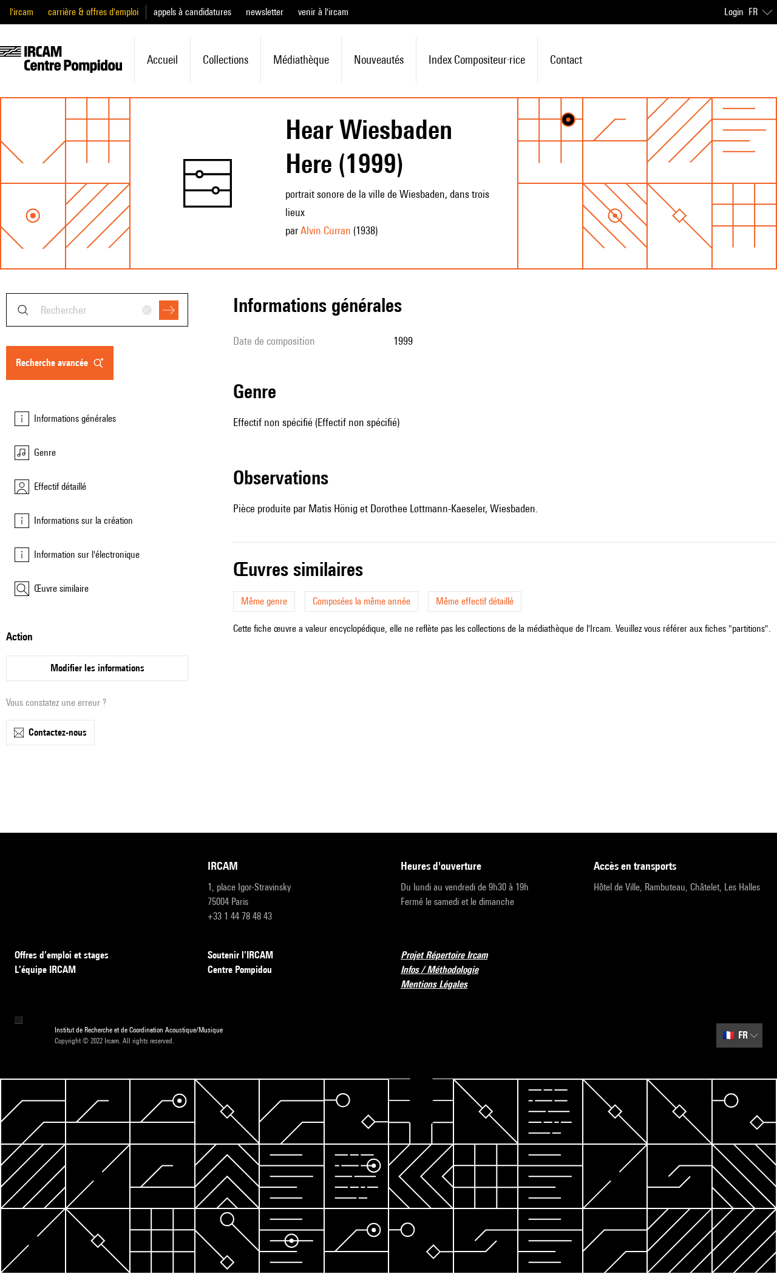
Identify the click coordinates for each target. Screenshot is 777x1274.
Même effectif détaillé (475, 601)
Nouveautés (379, 59)
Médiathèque (301, 59)
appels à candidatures (192, 12)
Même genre (264, 601)
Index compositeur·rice (477, 59)
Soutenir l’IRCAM (240, 955)
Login (734, 12)
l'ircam (21, 12)
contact (566, 59)
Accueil (162, 59)
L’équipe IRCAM (45, 969)
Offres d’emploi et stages (62, 955)
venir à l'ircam (323, 12)
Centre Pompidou (240, 969)
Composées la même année (361, 601)
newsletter (264, 12)
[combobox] (97, 310)
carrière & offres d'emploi (93, 12)
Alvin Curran (325, 230)
